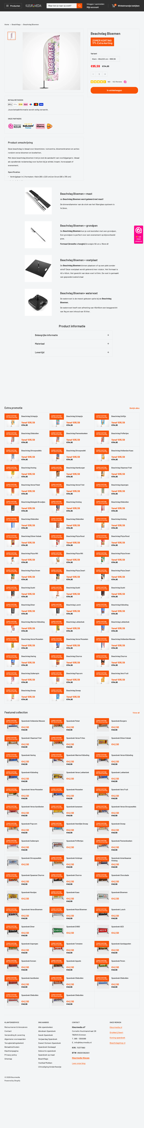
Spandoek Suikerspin (30, 841)
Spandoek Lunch (118, 909)
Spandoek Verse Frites (75, 738)
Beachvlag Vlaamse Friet (121, 468)
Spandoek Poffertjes (74, 841)
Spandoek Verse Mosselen (32, 789)
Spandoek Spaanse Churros (32, 875)
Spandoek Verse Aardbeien (32, 806)
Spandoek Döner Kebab (121, 738)
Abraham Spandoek (47, 1031)
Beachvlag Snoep (28, 690)
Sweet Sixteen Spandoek (49, 1043)
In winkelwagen (114, 90)
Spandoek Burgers (119, 721)
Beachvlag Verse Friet (75, 485)
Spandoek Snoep (118, 824)
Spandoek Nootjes (28, 892)
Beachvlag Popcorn (74, 673)
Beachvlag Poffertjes (120, 433)
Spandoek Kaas (72, 892)
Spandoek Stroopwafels (31, 858)
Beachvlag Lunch (73, 605)
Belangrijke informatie (46, 335)
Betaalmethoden (11, 1047)
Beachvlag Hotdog (74, 502)
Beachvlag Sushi (28, 587)
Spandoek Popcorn (29, 824)
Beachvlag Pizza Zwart (75, 570)
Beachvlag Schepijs (29, 416)
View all (136, 712)
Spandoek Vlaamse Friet (31, 738)
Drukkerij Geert (116, 1032)
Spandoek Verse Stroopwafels (123, 806)
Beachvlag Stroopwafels (31, 450)
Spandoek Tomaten (74, 943)
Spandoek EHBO (73, 926)
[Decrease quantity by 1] (93, 74)
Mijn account (93, 7)
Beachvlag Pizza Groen (120, 553)
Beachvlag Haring (28, 656)
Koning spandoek (117, 1037)
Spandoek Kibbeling (29, 772)
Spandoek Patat (73, 721)
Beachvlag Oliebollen (30, 433)
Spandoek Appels (73, 961)
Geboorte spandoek (47, 1051)
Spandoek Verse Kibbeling (122, 755)
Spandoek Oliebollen (74, 978)
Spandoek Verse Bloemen (31, 909)
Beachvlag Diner (28, 605)
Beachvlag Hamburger (75, 468)
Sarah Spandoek (45, 1035)
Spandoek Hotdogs (74, 858)
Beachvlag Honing (28, 468)
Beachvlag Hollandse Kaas (122, 450)
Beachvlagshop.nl (117, 1043)
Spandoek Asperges (29, 943)
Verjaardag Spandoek (47, 1039)
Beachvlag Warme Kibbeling (33, 622)
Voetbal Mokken (45, 1063)
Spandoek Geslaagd (47, 1047)
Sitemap (8, 1058)
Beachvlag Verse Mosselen (32, 639)
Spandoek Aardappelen (121, 943)
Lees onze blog (78, 1063)
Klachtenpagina (11, 1051)
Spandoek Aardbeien (30, 978)
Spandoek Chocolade (120, 875)
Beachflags (16, 24)
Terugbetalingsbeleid (14, 1043)
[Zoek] (79, 5)
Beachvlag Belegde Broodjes (33, 502)
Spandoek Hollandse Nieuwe (33, 721)
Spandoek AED (117, 926)
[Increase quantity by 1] (105, 74)
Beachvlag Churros (74, 656)
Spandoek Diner (28, 926)
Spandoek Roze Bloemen (76, 909)
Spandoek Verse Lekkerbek (77, 772)
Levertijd (39, 352)
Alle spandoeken (45, 1027)
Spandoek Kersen (28, 961)
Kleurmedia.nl (116, 1027)
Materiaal (40, 343)
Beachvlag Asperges (119, 485)
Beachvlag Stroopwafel (76, 450)
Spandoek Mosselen (74, 789)
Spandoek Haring (28, 755)
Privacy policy (10, 1055)
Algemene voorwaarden (15, 1039)
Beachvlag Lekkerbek (75, 622)
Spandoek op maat (46, 1055)
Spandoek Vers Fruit (119, 789)
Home (6, 24)
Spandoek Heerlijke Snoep (77, 824)
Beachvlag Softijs (118, 416)
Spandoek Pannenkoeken (121, 841)
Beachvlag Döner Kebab (31, 536)
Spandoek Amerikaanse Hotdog (121, 859)
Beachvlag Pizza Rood (75, 536)
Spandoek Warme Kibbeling (77, 755)
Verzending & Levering (14, 1035)
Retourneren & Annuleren (15, 1027)
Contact (8, 1031)
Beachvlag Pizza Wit (29, 553)
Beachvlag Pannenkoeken (77, 433)
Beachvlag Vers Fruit (119, 673)
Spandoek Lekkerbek (120, 772)
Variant (94, 53)
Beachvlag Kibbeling (119, 605)
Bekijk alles (135, 408)
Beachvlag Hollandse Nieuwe (123, 639)
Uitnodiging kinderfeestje (49, 1066)
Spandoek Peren (118, 961)
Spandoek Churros (74, 875)
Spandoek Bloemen (119, 892)
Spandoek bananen (74, 806)
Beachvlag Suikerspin (30, 673)
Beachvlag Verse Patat (30, 485)
